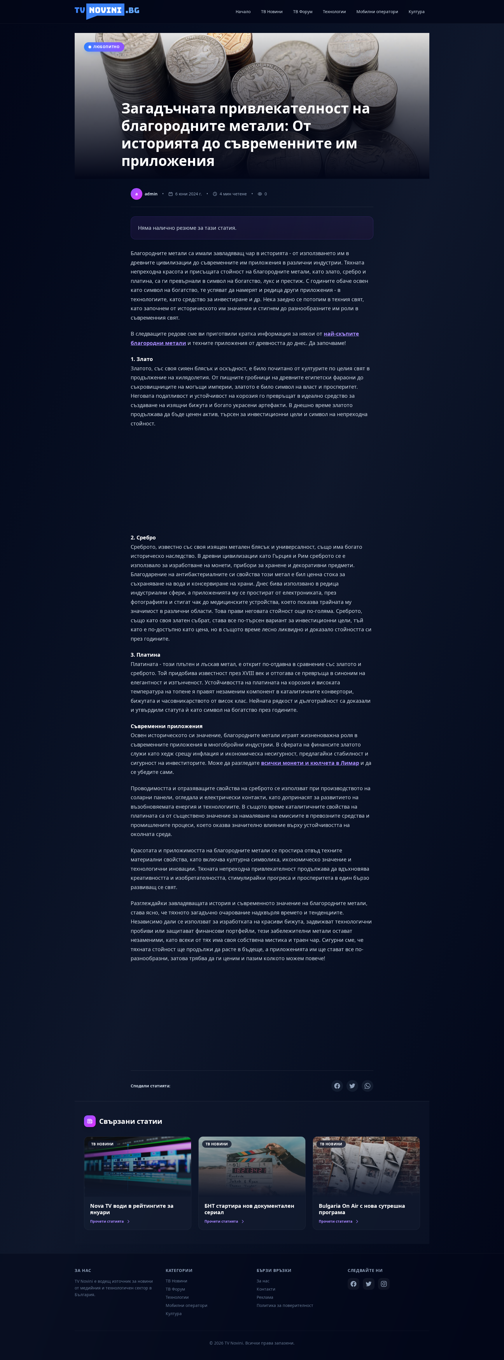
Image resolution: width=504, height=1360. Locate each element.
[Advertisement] (252, 480)
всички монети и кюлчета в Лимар (310, 762)
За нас (263, 1281)
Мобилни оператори (186, 1305)
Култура (174, 1313)
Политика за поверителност (285, 1305)
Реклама (265, 1297)
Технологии (177, 1297)
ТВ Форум (175, 1289)
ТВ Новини (176, 1281)
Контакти (266, 1289)
